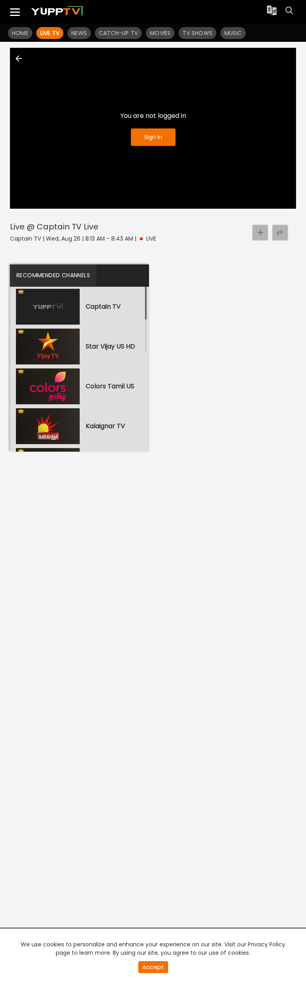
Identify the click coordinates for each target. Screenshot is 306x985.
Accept (153, 967)
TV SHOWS (197, 33)
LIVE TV (49, 33)
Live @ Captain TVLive (54, 226)
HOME (20, 33)
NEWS (79, 33)
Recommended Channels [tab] (53, 275)
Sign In (153, 137)
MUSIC (233, 33)
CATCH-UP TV (118, 33)
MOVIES (160, 33)
